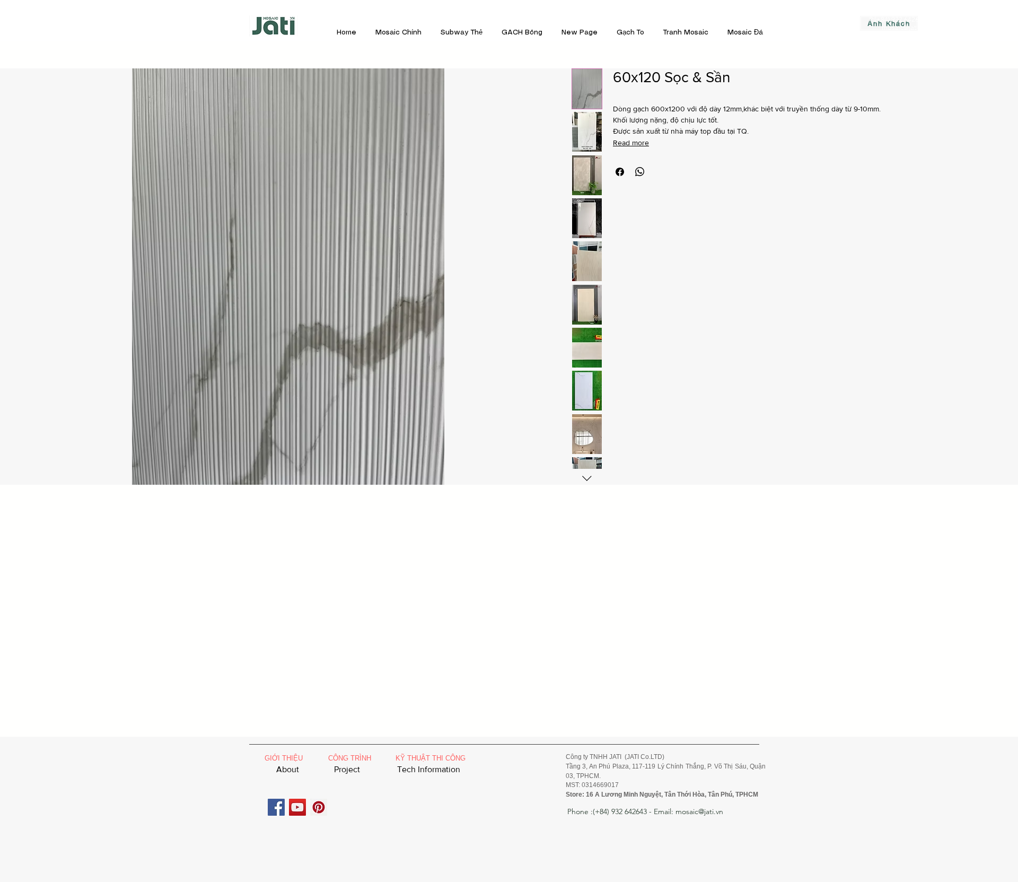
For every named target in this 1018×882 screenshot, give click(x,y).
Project (347, 769)
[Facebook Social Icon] (276, 807)
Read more (631, 142)
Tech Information (428, 769)
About (287, 769)
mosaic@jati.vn (904, 27)
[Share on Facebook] (619, 171)
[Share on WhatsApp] (640, 171)
